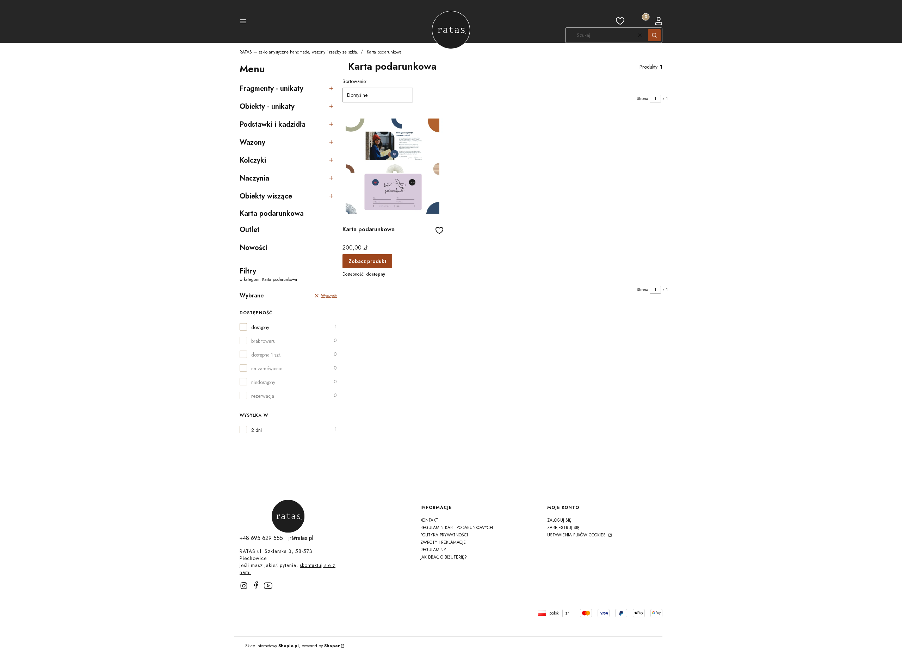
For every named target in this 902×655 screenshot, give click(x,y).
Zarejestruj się (563, 527)
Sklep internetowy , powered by (292, 646)
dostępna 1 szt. (266, 354)
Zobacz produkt (367, 261)
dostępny (260, 327)
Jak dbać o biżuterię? (443, 557)
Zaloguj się (559, 520)
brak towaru (263, 341)
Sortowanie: (354, 81)
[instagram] (244, 585)
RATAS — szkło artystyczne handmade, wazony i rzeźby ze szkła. (299, 52)
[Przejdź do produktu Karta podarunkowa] (393, 167)
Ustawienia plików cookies (577, 535)
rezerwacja (262, 395)
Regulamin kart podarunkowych (456, 527)
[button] (243, 22)
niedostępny (263, 382)
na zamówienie (266, 368)
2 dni (256, 430)
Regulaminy (433, 550)
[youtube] (271, 588)
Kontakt (429, 520)
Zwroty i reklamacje (443, 542)
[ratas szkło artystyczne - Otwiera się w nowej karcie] (288, 516)
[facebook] (256, 584)
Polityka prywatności (444, 535)
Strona (642, 98)
